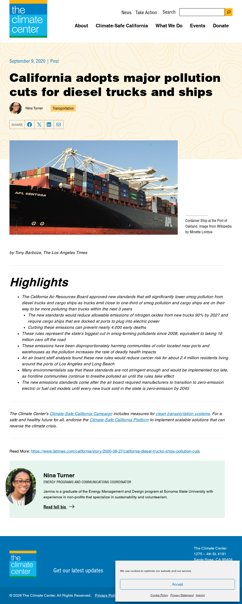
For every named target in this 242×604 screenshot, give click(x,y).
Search (169, 12)
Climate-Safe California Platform (119, 419)
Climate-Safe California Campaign (81, 413)
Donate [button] (221, 26)
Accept (177, 584)
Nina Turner (34, 108)
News (126, 12)
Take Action (146, 12)
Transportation (63, 108)
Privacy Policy (107, 595)
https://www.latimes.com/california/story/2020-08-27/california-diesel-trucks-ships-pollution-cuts (115, 451)
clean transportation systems (183, 413)
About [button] (81, 26)
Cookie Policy (159, 595)
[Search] (229, 12)
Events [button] (197, 26)
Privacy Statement (182, 595)
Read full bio (55, 507)
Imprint (200, 595)
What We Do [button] (169, 26)
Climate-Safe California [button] (122, 26)
